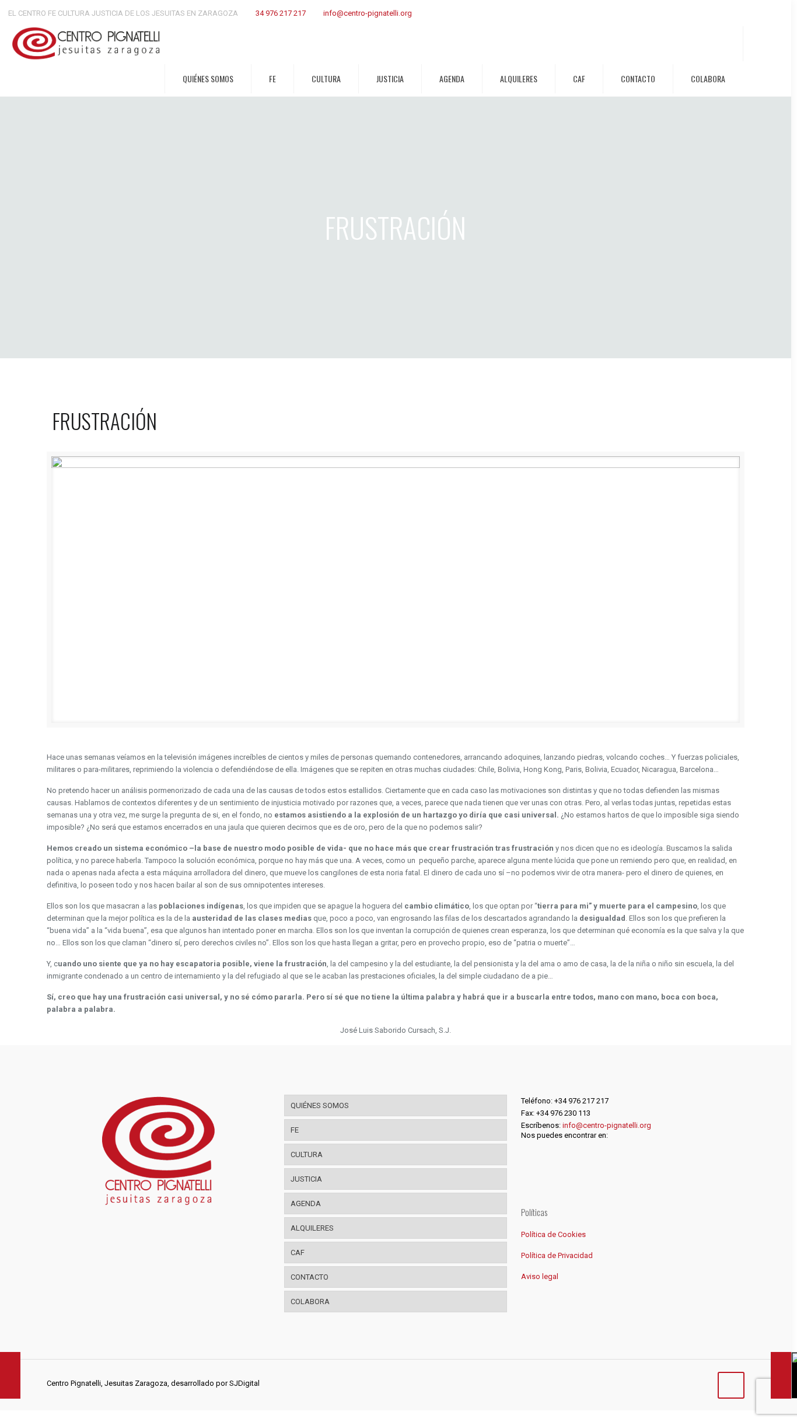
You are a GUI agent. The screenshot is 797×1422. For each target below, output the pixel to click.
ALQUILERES (312, 1228)
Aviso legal (539, 1276)
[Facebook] (652, 1383)
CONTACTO (309, 1277)
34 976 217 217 (281, 13)
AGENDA (306, 1203)
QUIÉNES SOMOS (320, 1105)
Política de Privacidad (557, 1255)
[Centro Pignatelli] (86, 43)
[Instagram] (684, 1383)
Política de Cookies (553, 1234)
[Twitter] (668, 1383)
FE (295, 1130)
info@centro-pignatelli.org (367, 13)
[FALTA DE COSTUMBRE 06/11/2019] (10, 1375)
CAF (298, 1252)
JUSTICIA (306, 1179)
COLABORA (310, 1301)
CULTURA (307, 1154)
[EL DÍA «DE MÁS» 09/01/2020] (781, 1375)
